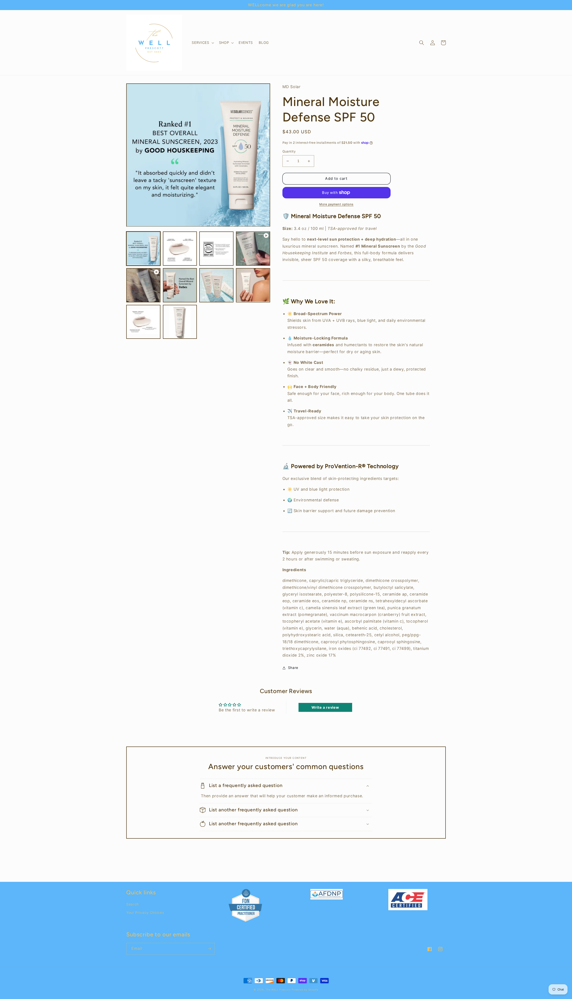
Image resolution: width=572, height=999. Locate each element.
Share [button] (293, 668)
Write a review (325, 707)
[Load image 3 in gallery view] (216, 249)
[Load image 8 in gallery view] (180, 322)
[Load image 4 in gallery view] (180, 285)
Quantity (289, 151)
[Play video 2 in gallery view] (143, 285)
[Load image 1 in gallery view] (143, 249)
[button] (202, 43)
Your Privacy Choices (145, 912)
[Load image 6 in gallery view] (253, 285)
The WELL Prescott (277, 989)
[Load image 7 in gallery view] (143, 322)
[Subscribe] (209, 948)
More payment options (336, 204)
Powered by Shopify (305, 989)
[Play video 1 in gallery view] (253, 249)
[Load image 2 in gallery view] (180, 249)
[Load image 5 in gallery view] (216, 285)
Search (132, 904)
